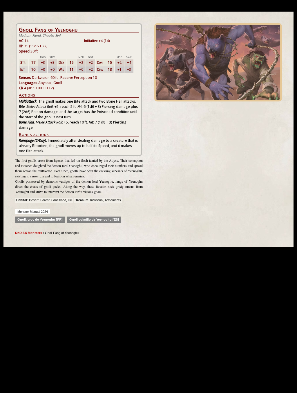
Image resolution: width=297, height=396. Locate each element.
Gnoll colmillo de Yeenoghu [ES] (94, 219)
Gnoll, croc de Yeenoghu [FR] (40, 219)
